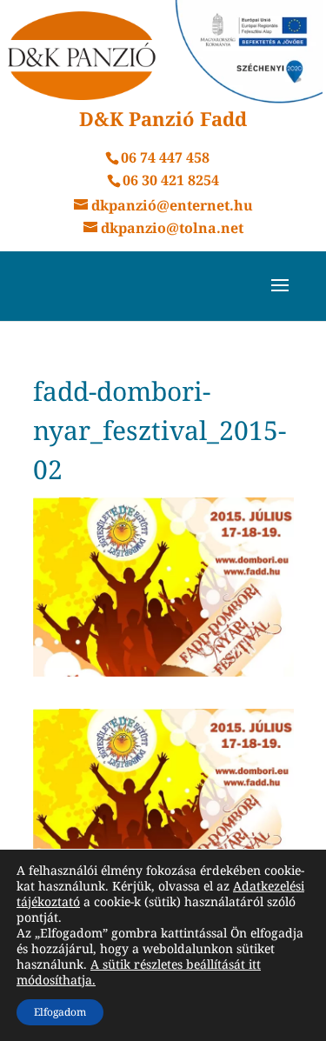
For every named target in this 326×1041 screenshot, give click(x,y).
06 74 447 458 (165, 157)
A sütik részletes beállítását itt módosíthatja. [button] (139, 972)
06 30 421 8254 (171, 180)
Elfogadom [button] (60, 1011)
